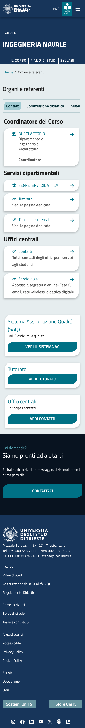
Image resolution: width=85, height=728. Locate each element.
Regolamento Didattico (19, 592)
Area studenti (13, 634)
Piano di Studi (43, 60)
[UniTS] (17, 9)
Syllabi (67, 60)
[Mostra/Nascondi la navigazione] (77, 9)
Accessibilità (12, 643)
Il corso (19, 60)
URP (6, 690)
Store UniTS (66, 704)
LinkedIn (31, 722)
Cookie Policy (12, 660)
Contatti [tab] (12, 106)
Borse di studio (14, 613)
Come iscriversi (14, 604)
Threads (59, 722)
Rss (68, 722)
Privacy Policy (13, 651)
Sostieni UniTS (19, 704)
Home (9, 72)
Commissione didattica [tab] (45, 106)
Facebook (22, 722)
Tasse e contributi (16, 622)
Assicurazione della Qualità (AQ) (26, 583)
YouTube (41, 722)
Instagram (13, 722)
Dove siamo (11, 681)
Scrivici (8, 672)
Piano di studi (13, 575)
